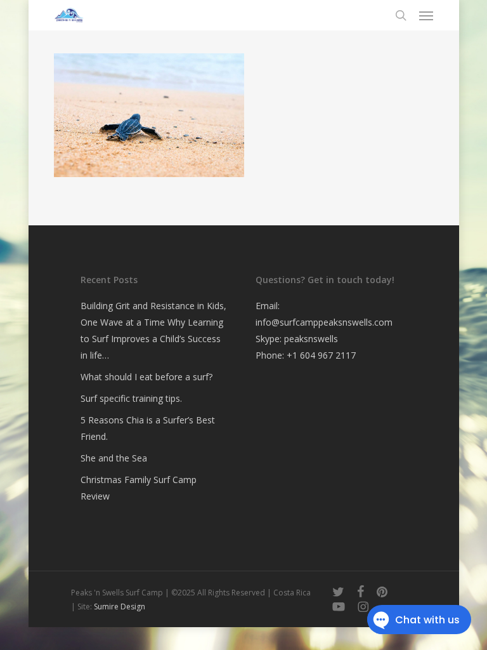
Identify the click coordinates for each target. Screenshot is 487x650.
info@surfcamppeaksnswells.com (324, 322)
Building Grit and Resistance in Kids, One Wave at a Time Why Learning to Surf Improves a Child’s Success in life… (153, 330)
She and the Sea (114, 458)
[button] (426, 15)
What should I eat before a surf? (146, 377)
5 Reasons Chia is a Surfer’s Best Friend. (148, 428)
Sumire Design (119, 606)
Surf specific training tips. (131, 398)
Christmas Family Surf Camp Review (139, 488)
